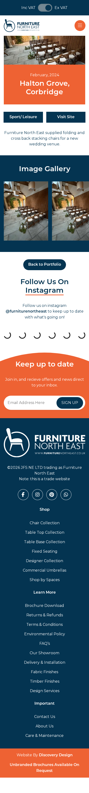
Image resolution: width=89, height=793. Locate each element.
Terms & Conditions (44, 624)
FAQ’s (44, 643)
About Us (44, 726)
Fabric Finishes (44, 672)
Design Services (44, 691)
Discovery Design (56, 755)
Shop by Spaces (45, 580)
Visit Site (66, 117)
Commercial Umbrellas (44, 570)
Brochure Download (44, 605)
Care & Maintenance (44, 735)
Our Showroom (44, 653)
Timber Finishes (44, 681)
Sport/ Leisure (23, 117)
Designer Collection (44, 561)
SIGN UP (69, 402)
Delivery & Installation (44, 662)
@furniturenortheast (26, 312)
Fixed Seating (44, 551)
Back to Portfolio (44, 265)
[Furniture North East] (21, 25)
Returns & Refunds (44, 615)
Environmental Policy (44, 634)
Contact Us (44, 716)
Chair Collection (45, 523)
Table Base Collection (44, 542)
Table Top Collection (44, 532)
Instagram (44, 291)
